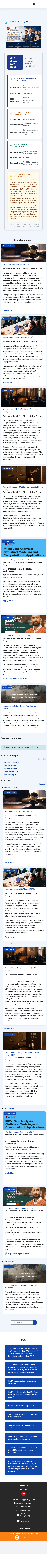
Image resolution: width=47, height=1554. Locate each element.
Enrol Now (7, 311)
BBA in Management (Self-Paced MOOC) (18, 337)
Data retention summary (23, 1503)
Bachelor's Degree (10, 762)
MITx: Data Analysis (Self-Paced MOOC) (17, 560)
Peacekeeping (9, 775)
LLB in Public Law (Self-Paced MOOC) (16, 264)
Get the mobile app (23, 1506)
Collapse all (41, 784)
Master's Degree (10, 765)
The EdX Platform (10, 772)
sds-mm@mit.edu (19, 577)
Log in (43, 4)
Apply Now (8, 601)
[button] (35, 4)
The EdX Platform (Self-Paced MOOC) (17, 636)
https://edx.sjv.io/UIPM (16, 679)
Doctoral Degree (10, 768)
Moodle (28, 1529)
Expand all (42, 759)
